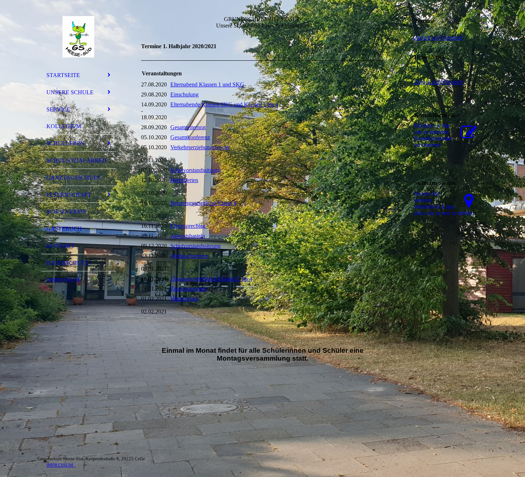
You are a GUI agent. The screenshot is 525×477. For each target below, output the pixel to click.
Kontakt (60, 246)
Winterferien (184, 299)
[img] (78, 36)
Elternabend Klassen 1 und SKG (207, 84)
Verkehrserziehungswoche (200, 147)
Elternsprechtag (187, 226)
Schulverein (66, 212)
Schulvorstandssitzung (195, 170)
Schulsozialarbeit (77, 160)
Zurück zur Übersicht (438, 38)
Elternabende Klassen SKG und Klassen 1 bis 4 (224, 104)
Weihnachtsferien (189, 256)
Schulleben (65, 143)
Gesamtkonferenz (190, 137)
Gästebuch (64, 229)
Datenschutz (67, 263)
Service (58, 109)
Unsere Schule (70, 92)
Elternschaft (68, 195)
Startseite (63, 75)
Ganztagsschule (73, 178)
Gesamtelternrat (188, 127)
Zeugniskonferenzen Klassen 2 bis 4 (211, 279)
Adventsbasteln (187, 236)
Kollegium (63, 126)
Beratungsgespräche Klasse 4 (203, 203)
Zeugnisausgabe (188, 289)
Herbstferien (184, 180)
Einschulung (184, 94)
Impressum (63, 280)
